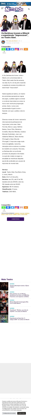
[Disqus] (15, 255)
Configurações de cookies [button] (9, 413)
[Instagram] (17, 49)
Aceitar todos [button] (21, 413)
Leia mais (19, 410)
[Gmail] (21, 49)
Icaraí (6, 214)
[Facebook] (8, 49)
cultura (22, 213)
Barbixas (17, 213)
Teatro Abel (24, 214)
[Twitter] (12, 49)
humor (3, 214)
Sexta (18, 214)
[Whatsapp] (3, 49)
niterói (10, 214)
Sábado (15, 214)
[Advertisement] (15, 340)
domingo (27, 213)
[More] (26, 49)
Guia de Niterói (13, 40)
